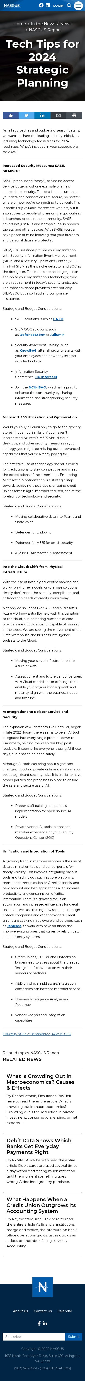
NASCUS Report (45, 29)
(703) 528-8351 (25, 1368)
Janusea (14, 926)
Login (58, 5)
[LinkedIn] (42, 115)
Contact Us (43, 1311)
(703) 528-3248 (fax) (55, 1368)
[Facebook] (11, 115)
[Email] (58, 115)
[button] (69, 5)
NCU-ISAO (37, 387)
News (66, 23)
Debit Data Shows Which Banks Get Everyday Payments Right (39, 1146)
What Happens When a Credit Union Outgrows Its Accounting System (41, 1205)
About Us (20, 1311)
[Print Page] (74, 115)
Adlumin (57, 335)
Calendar (65, 1311)
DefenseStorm (32, 335)
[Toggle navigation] (78, 5)
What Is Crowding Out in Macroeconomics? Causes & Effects (41, 1082)
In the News (43, 23)
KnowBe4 (27, 350)
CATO (58, 319)
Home (20, 23)
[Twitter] (26, 115)
